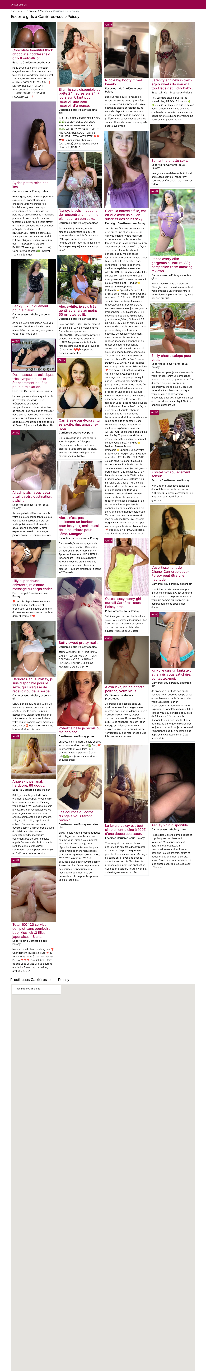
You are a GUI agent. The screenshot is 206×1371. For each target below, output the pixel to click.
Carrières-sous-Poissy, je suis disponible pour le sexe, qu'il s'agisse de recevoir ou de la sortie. (32, 685)
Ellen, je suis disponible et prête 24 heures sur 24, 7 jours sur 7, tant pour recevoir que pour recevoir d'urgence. (79, 97)
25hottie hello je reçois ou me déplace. (80, 730)
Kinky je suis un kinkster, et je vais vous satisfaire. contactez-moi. (171, 674)
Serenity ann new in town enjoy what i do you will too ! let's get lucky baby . (172, 84)
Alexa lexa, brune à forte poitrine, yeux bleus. (124, 689)
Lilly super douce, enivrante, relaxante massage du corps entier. (32, 585)
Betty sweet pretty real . (78, 643)
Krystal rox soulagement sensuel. (170, 474)
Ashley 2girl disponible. (170, 825)
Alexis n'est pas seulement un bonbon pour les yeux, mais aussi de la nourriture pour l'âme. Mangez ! (79, 526)
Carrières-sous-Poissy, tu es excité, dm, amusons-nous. (79, 424)
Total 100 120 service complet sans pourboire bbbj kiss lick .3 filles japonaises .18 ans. (31, 930)
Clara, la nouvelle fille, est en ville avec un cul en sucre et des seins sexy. (125, 215)
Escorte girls (18, 11)
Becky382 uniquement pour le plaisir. (30, 308)
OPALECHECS (19, 4)
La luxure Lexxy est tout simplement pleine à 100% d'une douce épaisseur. (125, 830)
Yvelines (45, 11)
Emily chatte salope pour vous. (171, 358)
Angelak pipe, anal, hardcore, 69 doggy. (28, 783)
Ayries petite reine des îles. (30, 185)
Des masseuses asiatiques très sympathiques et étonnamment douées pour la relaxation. (33, 381)
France (33, 11)
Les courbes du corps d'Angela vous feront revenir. (76, 816)
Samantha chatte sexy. (169, 160)
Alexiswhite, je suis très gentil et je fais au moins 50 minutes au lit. (78, 310)
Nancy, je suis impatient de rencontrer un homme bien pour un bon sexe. (78, 215)
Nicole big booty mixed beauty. (123, 82)
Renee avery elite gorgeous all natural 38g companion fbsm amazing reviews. (171, 265)
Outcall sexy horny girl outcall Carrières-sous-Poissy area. (123, 603)
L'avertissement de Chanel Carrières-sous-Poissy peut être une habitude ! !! (170, 574)
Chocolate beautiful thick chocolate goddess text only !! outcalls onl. (32, 54)
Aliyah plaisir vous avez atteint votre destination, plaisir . (32, 496)
